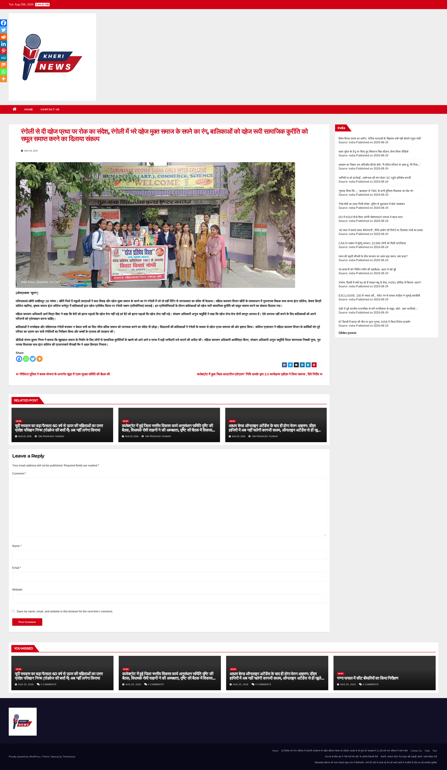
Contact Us (50, 109)
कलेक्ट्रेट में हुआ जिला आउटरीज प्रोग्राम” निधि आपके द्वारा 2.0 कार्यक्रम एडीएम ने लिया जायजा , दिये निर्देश (258, 374)
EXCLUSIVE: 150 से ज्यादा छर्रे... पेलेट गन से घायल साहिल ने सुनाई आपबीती (379, 295)
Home (28, 109)
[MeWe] (3, 57)
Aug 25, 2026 (26, 684)
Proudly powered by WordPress (25, 756)
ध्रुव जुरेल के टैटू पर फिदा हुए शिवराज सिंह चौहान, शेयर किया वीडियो (374, 151)
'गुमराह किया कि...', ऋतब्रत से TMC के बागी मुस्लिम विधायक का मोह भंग (376, 190)
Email (16, 567)
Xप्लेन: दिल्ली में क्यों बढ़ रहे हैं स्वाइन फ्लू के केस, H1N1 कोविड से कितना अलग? (380, 282)
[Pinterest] (3, 50)
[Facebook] (19, 359)
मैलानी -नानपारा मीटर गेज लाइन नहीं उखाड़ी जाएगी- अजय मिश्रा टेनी (409, 756)
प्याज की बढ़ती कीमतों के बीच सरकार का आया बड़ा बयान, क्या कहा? (373, 256)
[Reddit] (3, 36)
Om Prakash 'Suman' (51, 436)
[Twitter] (33, 359)
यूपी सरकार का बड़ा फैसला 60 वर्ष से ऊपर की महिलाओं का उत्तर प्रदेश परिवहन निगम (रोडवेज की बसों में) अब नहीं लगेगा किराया (59, 428)
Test (435, 750)
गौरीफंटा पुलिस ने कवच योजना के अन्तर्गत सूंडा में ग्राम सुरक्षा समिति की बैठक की (64, 374)
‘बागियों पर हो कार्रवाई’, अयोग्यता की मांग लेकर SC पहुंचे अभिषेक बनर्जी (375, 177)
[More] (39, 359)
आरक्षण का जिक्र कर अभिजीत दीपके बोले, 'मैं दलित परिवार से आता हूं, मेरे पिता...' (380, 164)
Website (17, 589)
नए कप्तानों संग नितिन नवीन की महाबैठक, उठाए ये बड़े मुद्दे (367, 269)
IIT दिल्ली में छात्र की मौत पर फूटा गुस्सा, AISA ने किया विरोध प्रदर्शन (375, 321)
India (427, 750)
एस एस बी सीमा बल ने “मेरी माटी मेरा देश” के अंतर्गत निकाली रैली (351, 756)
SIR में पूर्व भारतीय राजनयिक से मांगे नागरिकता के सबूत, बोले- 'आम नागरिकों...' (378, 308)
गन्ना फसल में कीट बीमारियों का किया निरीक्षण (367, 678)
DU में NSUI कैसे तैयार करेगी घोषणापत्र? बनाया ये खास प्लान (371, 217)
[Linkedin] (3, 43)
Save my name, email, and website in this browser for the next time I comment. (65, 611)
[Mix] (3, 64)
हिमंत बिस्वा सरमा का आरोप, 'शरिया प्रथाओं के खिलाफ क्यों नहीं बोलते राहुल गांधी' (380, 138)
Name (16, 545)
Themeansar (69, 756)
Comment (19, 473)
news (18, 421)
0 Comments (48, 684)
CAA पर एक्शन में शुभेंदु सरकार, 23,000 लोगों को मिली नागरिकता (372, 243)
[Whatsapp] (26, 359)
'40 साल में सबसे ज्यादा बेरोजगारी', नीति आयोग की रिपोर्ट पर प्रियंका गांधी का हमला (381, 230)
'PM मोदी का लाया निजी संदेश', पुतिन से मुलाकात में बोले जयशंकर (372, 203)
